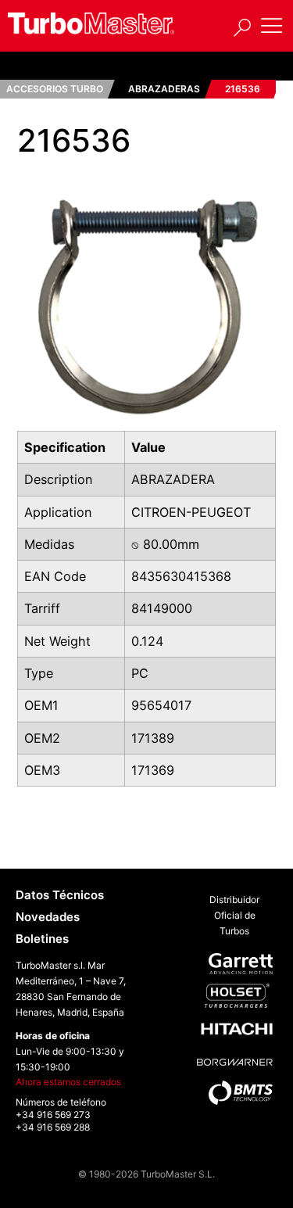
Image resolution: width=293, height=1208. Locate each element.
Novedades (48, 916)
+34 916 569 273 (53, 1114)
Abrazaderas (164, 89)
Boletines (42, 938)
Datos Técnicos (60, 894)
